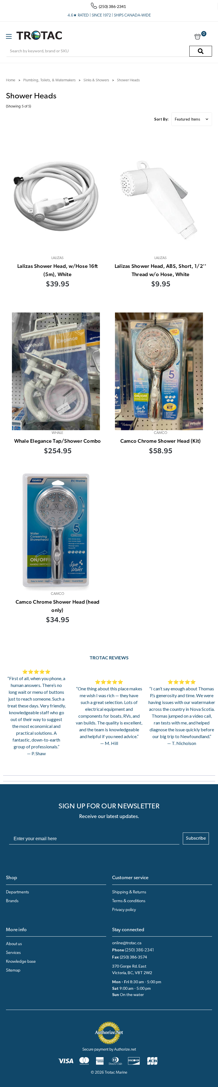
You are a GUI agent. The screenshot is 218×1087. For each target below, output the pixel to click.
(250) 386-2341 (139, 950)
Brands (12, 901)
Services (13, 953)
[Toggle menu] (8, 36)
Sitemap (13, 970)
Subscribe (196, 838)
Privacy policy (124, 910)
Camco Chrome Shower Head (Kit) (160, 441)
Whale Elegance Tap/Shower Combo (57, 441)
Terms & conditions (128, 901)
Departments (17, 892)
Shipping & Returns (129, 892)
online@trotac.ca (126, 943)
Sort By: (161, 119)
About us (14, 944)
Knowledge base (21, 962)
